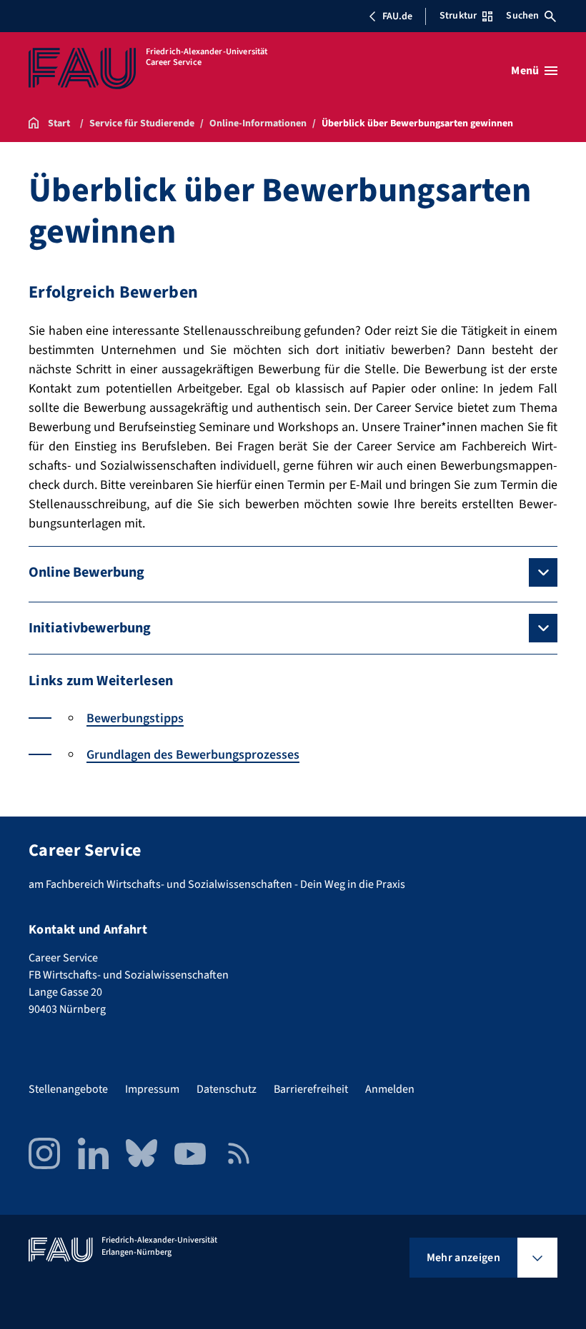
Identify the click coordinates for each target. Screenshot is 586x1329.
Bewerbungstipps (135, 718)
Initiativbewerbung (90, 628)
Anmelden (389, 1089)
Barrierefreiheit (311, 1089)
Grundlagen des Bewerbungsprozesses (192, 755)
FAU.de (397, 16)
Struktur (458, 16)
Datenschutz (227, 1089)
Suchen (522, 16)
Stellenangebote (68, 1089)
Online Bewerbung (86, 572)
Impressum (152, 1089)
